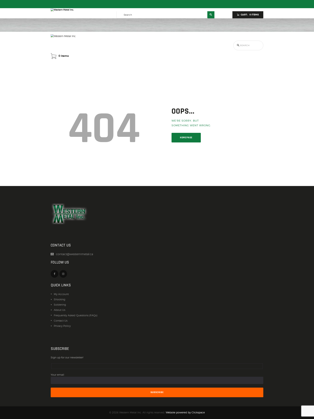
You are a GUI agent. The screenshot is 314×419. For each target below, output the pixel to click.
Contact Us (60, 320)
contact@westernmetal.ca (74, 254)
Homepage (186, 137)
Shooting (59, 299)
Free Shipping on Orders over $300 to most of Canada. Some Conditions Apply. (157, 2)
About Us (59, 309)
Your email (57, 374)
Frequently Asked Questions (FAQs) (75, 315)
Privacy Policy (62, 325)
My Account (61, 294)
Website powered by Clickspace (185, 412)
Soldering (60, 304)
